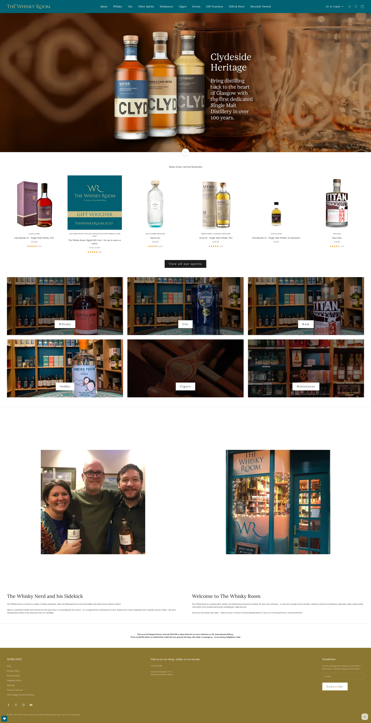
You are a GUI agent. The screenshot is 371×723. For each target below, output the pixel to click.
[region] (185, 82)
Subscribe (335, 686)
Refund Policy (13, 675)
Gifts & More (237, 6)
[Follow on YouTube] (31, 704)
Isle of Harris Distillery (155, 234)
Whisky (117, 6)
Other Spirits (146, 6)
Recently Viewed (260, 6)
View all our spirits (185, 264)
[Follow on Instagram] (23, 704)
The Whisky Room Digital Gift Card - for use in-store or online (94, 242)
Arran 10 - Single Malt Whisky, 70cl (215, 238)
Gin (130, 6)
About (103, 6)
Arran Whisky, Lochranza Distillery (215, 234)
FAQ (9, 666)
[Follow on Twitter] (15, 704)
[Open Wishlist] (4, 719)
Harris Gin (155, 238)
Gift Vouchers (214, 6)
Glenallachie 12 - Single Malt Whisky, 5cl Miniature (276, 238)
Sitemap (11, 685)
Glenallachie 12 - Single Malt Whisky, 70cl (34, 238)
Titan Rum (337, 234)
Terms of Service (15, 690)
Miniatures (166, 6)
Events (196, 6)
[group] (185, 82)
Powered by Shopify (72, 715)
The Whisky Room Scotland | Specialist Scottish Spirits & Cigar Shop (94, 235)
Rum (306, 324)
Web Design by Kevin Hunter (20, 694)
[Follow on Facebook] (8, 704)
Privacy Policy (13, 671)
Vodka (65, 386)
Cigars (182, 6)
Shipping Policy (14, 680)
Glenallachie (34, 234)
